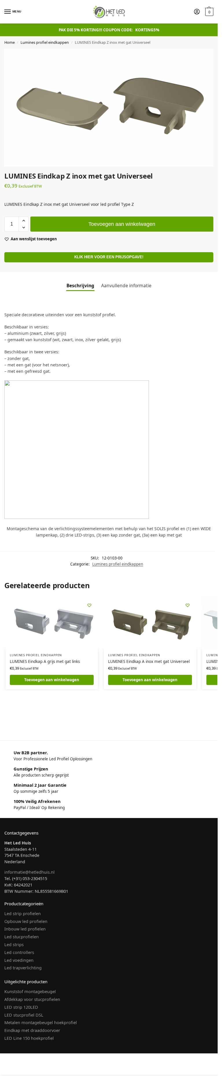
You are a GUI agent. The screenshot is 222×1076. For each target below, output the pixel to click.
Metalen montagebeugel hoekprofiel (40, 1022)
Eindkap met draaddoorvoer (32, 1030)
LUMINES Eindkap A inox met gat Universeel (149, 661)
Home (9, 42)
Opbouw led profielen (25, 921)
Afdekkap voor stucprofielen (32, 999)
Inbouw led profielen (25, 929)
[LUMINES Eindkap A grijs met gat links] (51, 623)
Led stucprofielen (21, 936)
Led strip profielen (22, 913)
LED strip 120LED (21, 1007)
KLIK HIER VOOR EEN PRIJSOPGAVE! (108, 257)
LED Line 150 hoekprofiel (29, 1038)
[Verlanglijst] (89, 605)
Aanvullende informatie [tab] (126, 285)
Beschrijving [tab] (80, 285)
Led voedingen (19, 960)
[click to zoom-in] (108, 108)
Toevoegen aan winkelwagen (121, 224)
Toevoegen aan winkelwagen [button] (51, 679)
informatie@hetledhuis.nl (29, 872)
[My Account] (196, 12)
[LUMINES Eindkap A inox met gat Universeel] (150, 623)
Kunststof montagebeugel (30, 991)
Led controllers (19, 952)
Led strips (14, 944)
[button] (208, 12)
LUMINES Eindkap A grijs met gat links (45, 661)
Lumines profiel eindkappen (45, 42)
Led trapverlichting (23, 967)
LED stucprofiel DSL (23, 1015)
